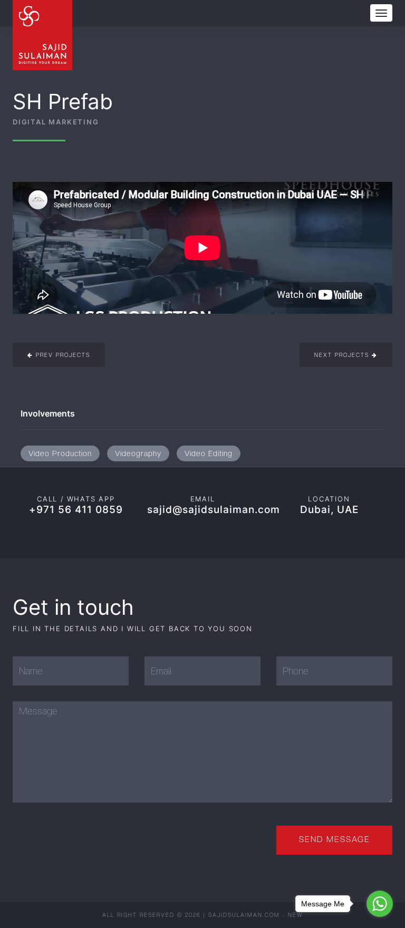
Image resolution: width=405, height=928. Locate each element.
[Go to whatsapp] (380, 904)
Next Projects (343, 355)
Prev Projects (61, 355)
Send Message (334, 839)
